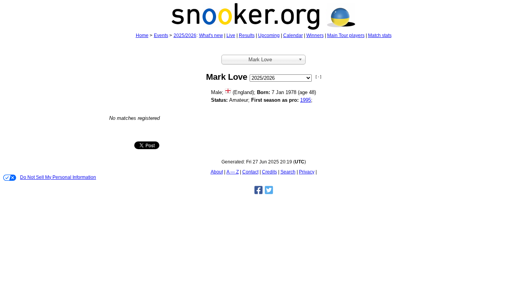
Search (288, 172)
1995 (305, 100)
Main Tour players (346, 35)
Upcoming (269, 35)
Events (161, 35)
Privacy (306, 172)
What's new (211, 35)
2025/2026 (185, 35)
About (217, 172)
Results (247, 35)
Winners (315, 35)
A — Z (232, 172)
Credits (269, 172)
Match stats (380, 35)
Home (142, 35)
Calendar (293, 35)
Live (230, 35)
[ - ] (318, 76)
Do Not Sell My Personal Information (58, 177)
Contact (250, 172)
